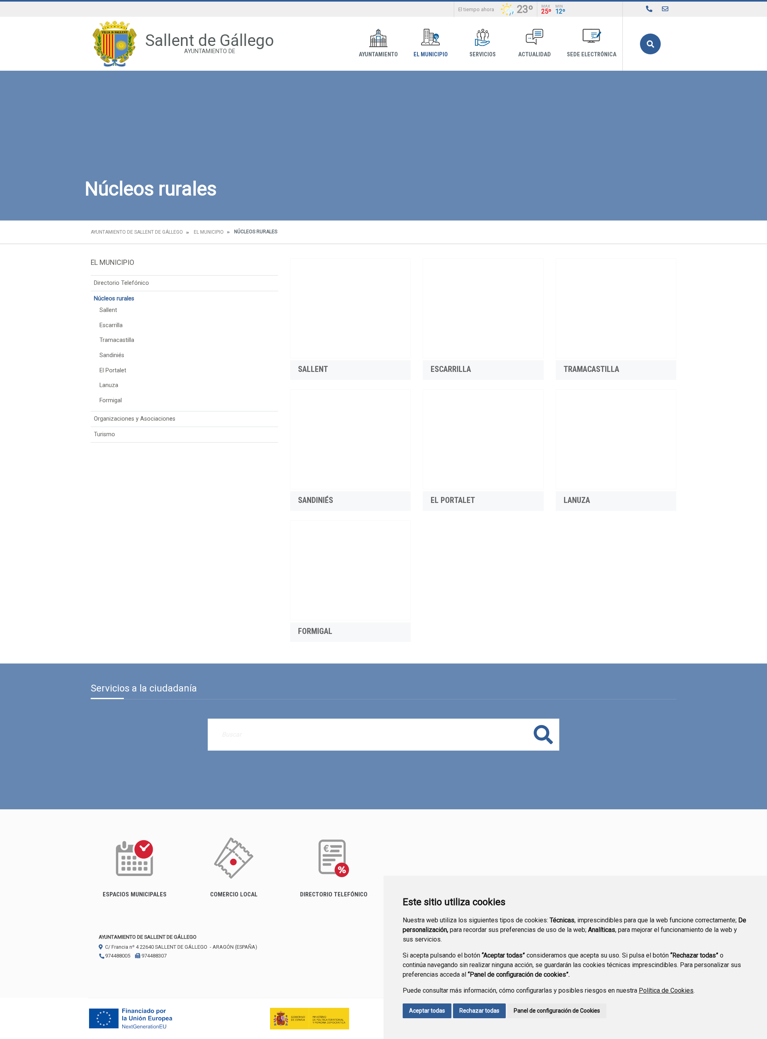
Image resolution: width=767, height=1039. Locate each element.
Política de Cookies (666, 990)
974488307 (153, 956)
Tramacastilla (116, 340)
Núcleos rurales (114, 298)
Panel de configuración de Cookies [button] (557, 1010)
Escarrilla (111, 325)
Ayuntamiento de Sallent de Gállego (137, 232)
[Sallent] (350, 308)
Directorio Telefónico (121, 283)
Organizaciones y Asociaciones (134, 418)
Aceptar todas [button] (427, 1010)
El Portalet (112, 370)
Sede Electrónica (591, 54)
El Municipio (430, 54)
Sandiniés (111, 355)
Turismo (104, 434)
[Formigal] (350, 570)
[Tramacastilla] (616, 308)
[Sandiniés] (350, 439)
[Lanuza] (616, 439)
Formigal (110, 400)
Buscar (650, 44)
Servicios (482, 54)
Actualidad (534, 54)
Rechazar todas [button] (479, 1010)
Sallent (108, 310)
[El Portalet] (483, 439)
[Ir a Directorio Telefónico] (649, 9)
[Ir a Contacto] (665, 9)
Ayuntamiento (378, 54)
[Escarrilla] (483, 308)
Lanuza (108, 385)
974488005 (117, 956)
